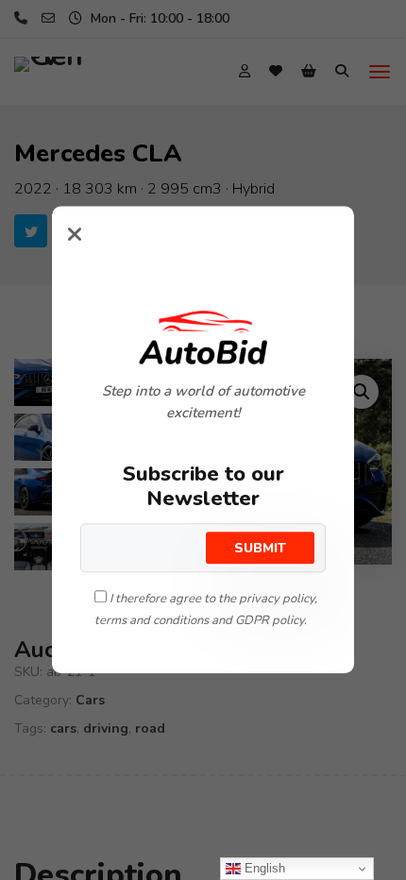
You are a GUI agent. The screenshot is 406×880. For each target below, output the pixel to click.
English (263, 868)
